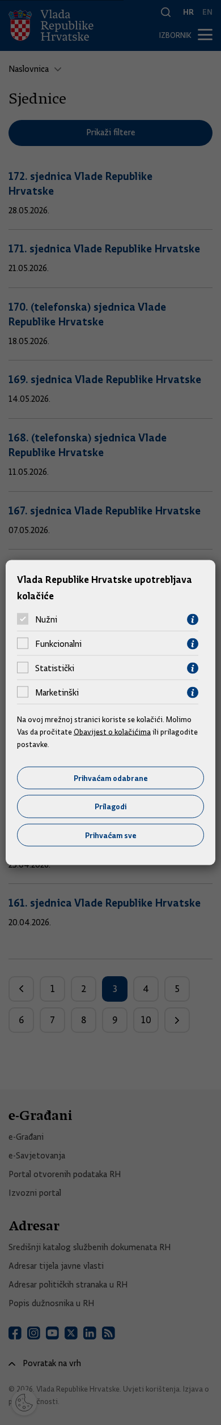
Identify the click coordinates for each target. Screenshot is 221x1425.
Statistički (54, 668)
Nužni (46, 620)
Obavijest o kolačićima (112, 731)
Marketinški (57, 693)
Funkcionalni (58, 644)
